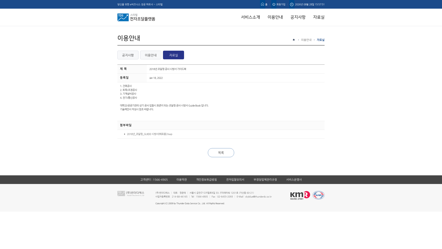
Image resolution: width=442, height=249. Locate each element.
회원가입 (280, 4)
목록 (221, 152)
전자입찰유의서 (235, 179)
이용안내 (275, 11)
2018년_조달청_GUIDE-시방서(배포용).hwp (149, 133)
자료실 (319, 11)
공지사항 (298, 11)
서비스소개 (250, 11)
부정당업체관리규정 (265, 179)
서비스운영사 (294, 179)
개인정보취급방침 (206, 179)
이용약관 (181, 179)
